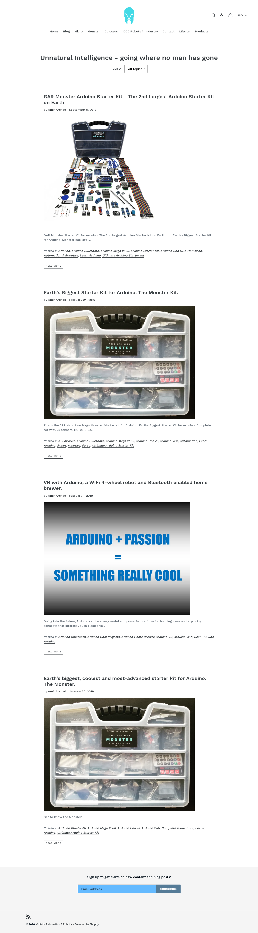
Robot (61, 445)
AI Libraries (66, 441)
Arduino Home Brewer (137, 637)
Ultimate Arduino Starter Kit (123, 255)
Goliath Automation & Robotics (55, 924)
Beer (197, 637)
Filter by (115, 69)
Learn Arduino (90, 255)
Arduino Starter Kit (145, 251)
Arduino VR (164, 637)
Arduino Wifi (169, 441)
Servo (86, 445)
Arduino (64, 251)
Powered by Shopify (87, 924)
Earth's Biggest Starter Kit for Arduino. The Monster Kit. (111, 292)
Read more (53, 266)
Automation (193, 251)
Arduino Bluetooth (85, 251)
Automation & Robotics (61, 255)
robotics (74, 445)
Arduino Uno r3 (171, 251)
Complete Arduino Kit (177, 828)
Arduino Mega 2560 (114, 251)
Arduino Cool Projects (103, 637)
